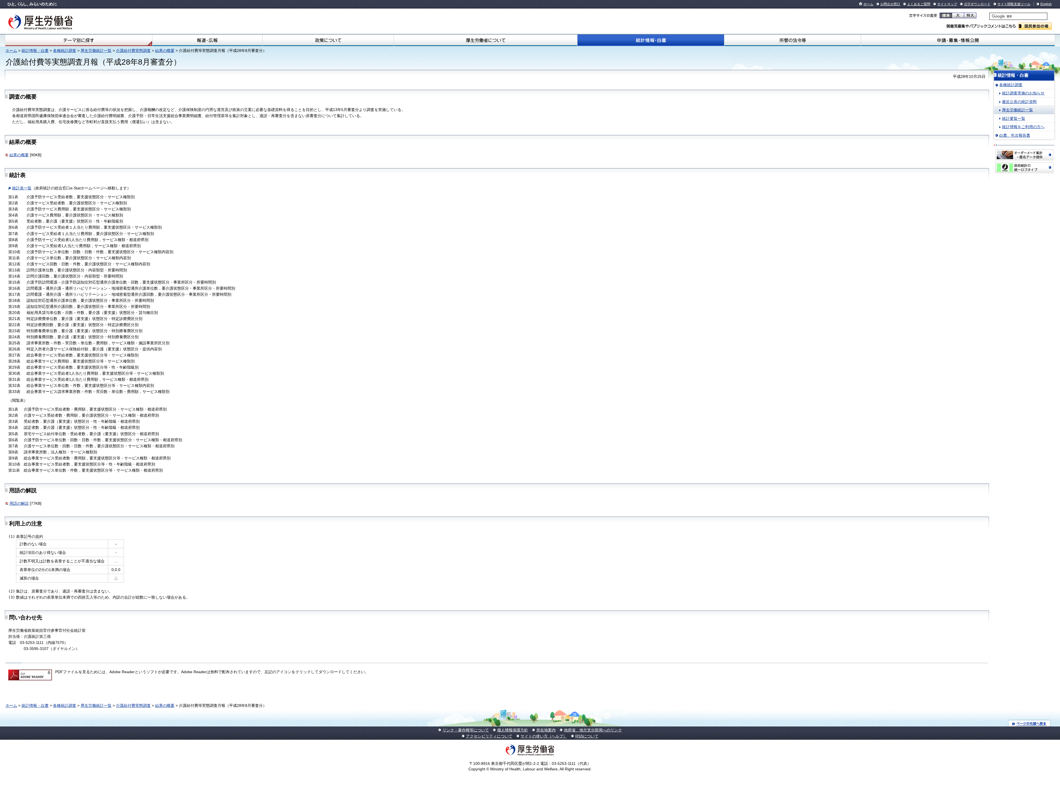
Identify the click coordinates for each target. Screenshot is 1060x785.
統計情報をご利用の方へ (1023, 127)
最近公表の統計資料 (1019, 101)
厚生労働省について (485, 40)
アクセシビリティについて (489, 736)
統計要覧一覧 (1013, 118)
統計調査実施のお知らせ (1023, 93)
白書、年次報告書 (1014, 135)
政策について (328, 40)
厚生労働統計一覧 (96, 50)
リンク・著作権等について (465, 730)
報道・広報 (207, 40)
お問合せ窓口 (890, 4)
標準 (946, 15)
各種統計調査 (64, 50)
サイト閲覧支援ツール (1013, 4)
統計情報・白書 (650, 40)
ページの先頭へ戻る (1029, 723)
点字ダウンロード (977, 4)
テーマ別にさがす (78, 40)
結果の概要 (164, 50)
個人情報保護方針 (512, 730)
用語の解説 (19, 503)
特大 (970, 15)
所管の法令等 (792, 40)
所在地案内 (546, 730)
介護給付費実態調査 (133, 50)
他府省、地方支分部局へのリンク (593, 730)
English (1046, 4)
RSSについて (586, 736)
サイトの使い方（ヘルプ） (544, 736)
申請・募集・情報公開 (958, 40)
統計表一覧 (21, 188)
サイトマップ (947, 4)
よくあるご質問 (918, 4)
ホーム (868, 4)
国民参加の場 (1035, 26)
